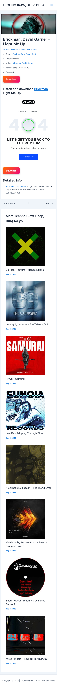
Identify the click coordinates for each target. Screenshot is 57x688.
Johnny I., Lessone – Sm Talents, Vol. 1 (28, 324)
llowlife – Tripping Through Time (24, 433)
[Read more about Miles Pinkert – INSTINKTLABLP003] (25, 635)
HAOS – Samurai (15, 378)
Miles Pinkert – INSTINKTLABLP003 (27, 658)
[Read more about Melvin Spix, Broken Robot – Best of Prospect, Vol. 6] (25, 519)
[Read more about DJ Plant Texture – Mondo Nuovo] (25, 246)
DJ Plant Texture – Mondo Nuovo (25, 269)
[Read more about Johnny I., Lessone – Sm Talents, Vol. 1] (25, 301)
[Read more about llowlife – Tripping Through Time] (25, 410)
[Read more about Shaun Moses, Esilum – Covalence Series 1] (25, 577)
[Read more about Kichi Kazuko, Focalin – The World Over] (25, 464)
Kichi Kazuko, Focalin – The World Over (28, 487)
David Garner (28, 63)
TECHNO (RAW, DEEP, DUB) (23, 5)
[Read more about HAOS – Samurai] (25, 355)
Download (11, 79)
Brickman (16, 63)
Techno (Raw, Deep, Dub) (24, 54)
